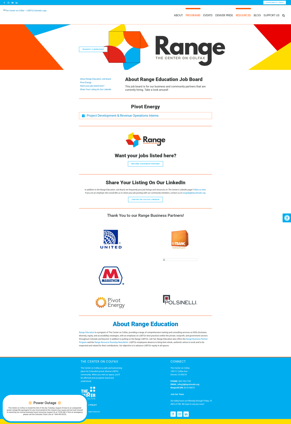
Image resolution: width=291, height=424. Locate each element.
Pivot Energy (85, 82)
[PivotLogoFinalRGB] (111, 296)
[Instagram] (179, 414)
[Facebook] (173, 414)
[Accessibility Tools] (287, 217)
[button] (283, 14)
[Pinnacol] (180, 259)
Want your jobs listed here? (92, 86)
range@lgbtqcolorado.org (194, 193)
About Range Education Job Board (95, 79)
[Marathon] (111, 259)
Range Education (86, 332)
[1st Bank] (180, 223)
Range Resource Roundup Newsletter (111, 342)
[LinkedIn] (186, 414)
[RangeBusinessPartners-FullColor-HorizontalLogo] (145, 133)
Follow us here (199, 189)
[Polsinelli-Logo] (180, 296)
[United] (111, 223)
